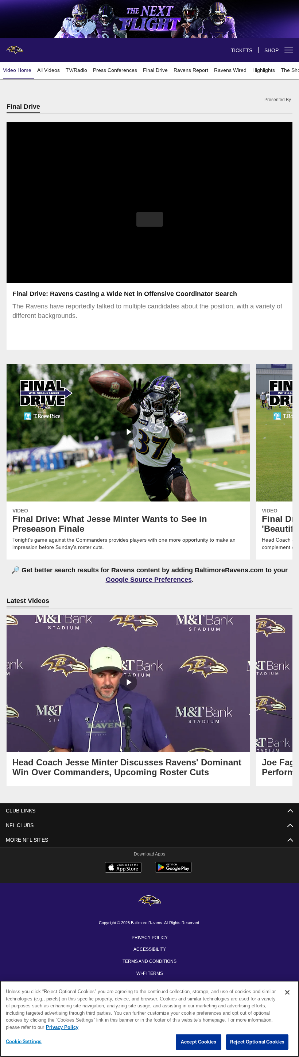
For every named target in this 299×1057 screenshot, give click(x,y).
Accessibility (149, 949)
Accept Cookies (198, 1042)
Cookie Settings (24, 1042)
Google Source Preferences (148, 580)
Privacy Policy (149, 937)
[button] (150, 219)
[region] (149, 1019)
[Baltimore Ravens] (149, 902)
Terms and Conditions (149, 961)
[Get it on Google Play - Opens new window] (173, 872)
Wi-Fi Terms (150, 973)
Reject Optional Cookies (257, 1042)
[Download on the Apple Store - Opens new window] (123, 869)
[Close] (287, 993)
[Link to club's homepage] (14, 47)
